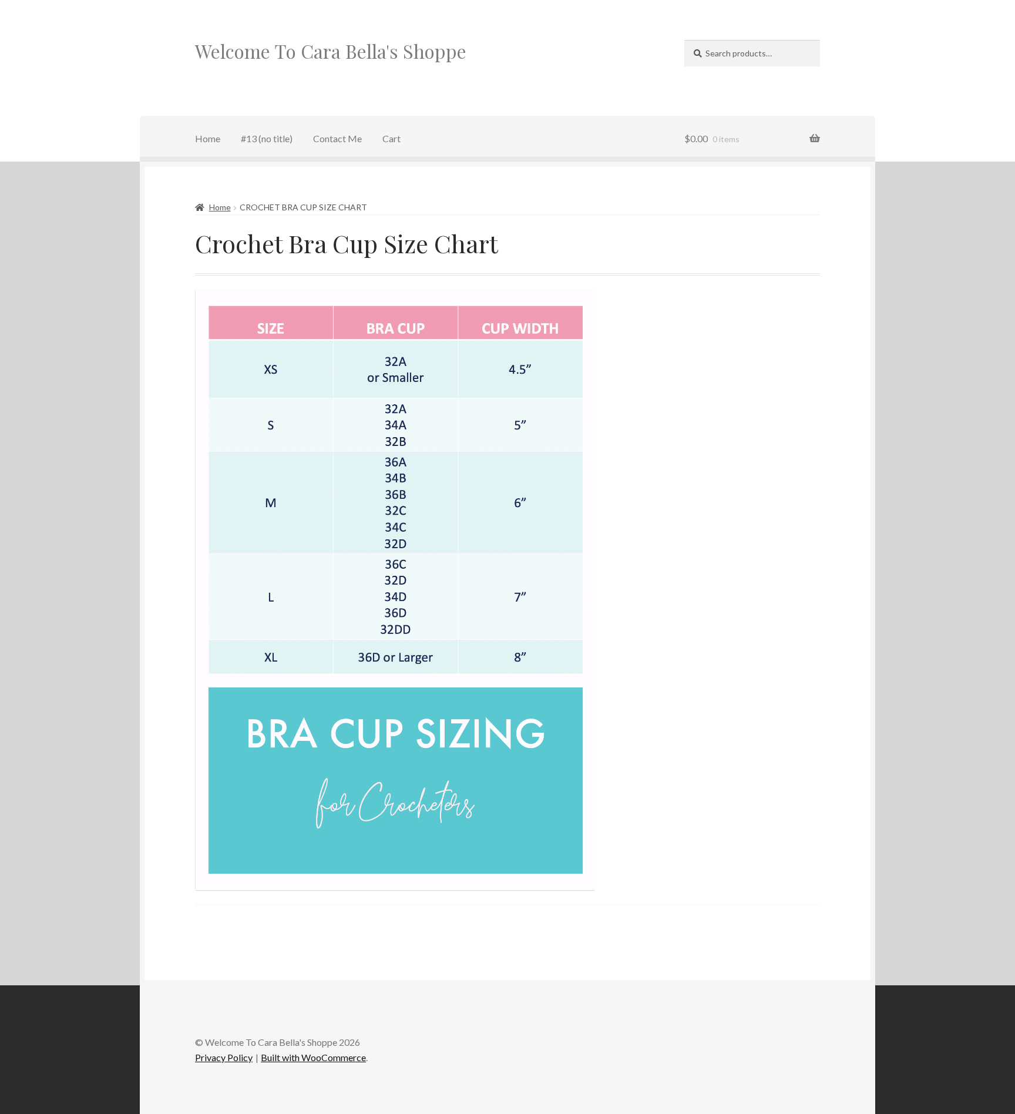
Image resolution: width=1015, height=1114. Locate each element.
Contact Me (337, 138)
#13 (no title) (267, 138)
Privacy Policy (224, 1057)
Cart (391, 138)
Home (207, 138)
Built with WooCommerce (313, 1057)
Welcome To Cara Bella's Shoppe (330, 50)
